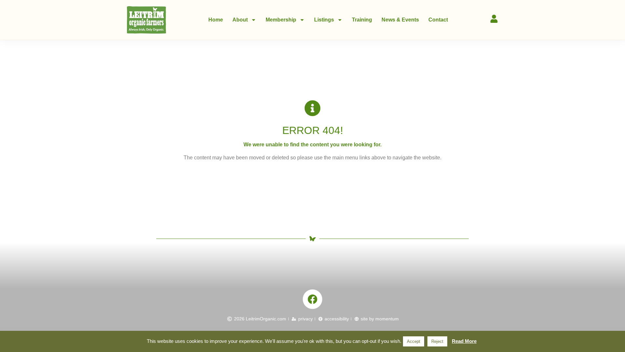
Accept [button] (413, 341)
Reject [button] (437, 341)
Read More (464, 341)
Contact (438, 19)
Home (215, 19)
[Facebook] (312, 299)
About (240, 19)
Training (362, 19)
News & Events (400, 19)
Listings (324, 19)
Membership (281, 19)
